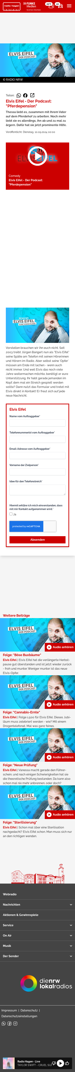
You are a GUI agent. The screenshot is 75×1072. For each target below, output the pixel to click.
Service (8, 925)
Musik (7, 946)
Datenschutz (29, 1010)
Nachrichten (11, 904)
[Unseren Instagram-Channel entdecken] (15, 1023)
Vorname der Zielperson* (24, 465)
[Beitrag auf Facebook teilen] (25, 95)
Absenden (37, 539)
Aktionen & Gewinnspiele (20, 915)
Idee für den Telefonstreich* (25, 481)
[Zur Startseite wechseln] (11, 6)
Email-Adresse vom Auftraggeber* (29, 448)
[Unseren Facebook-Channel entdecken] (9, 1023)
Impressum (9, 1010)
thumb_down (54, 1063)
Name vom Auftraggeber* (24, 416)
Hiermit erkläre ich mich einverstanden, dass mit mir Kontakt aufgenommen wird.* (35, 507)
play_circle (60, 1063)
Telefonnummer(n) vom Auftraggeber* (32, 432)
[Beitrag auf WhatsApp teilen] (19, 95)
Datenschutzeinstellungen (19, 1016)
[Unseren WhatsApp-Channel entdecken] (3, 1023)
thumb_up (67, 1063)
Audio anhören (60, 647)
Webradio (10, 894)
